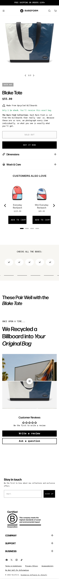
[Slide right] (33, 75)
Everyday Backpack (17, 206)
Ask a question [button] (29, 441)
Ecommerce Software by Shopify (34, 575)
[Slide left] (25, 75)
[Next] (54, 205)
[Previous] (5, 205)
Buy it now (29, 145)
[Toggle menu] (3, 11)
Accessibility (47, 566)
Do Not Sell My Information (17, 570)
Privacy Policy (31, 566)
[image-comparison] (29, 381)
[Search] (49, 11)
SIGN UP (49, 494)
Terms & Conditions (13, 566)
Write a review (29, 433)
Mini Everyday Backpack (41, 206)
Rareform (15, 575)
